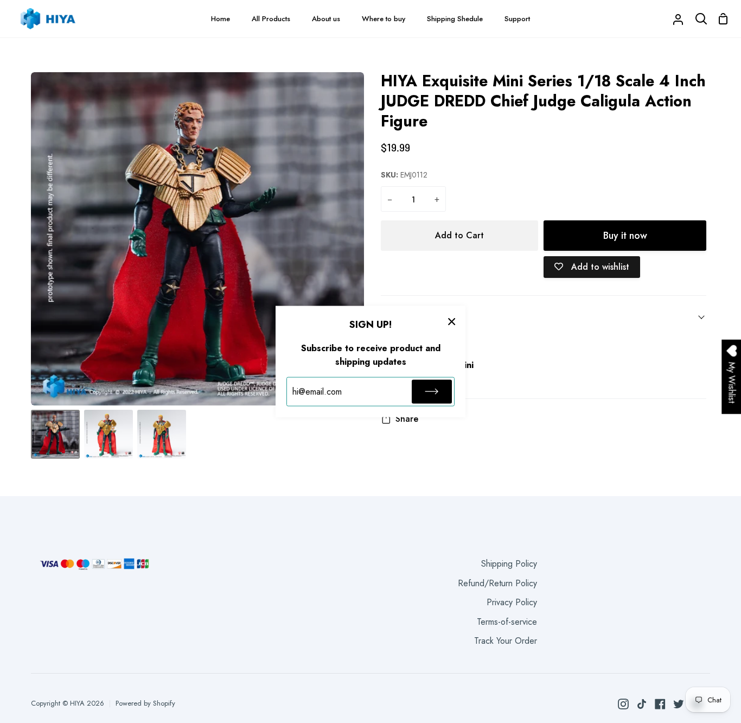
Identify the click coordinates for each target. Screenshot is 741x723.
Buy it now (625, 236)
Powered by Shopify (145, 703)
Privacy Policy (512, 602)
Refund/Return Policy (497, 583)
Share (406, 419)
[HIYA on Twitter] (678, 704)
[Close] (451, 321)
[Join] (432, 391)
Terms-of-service (507, 622)
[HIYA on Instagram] (623, 704)
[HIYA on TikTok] (641, 704)
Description (403, 315)
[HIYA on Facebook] (660, 704)
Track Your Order (505, 641)
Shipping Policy (509, 563)
